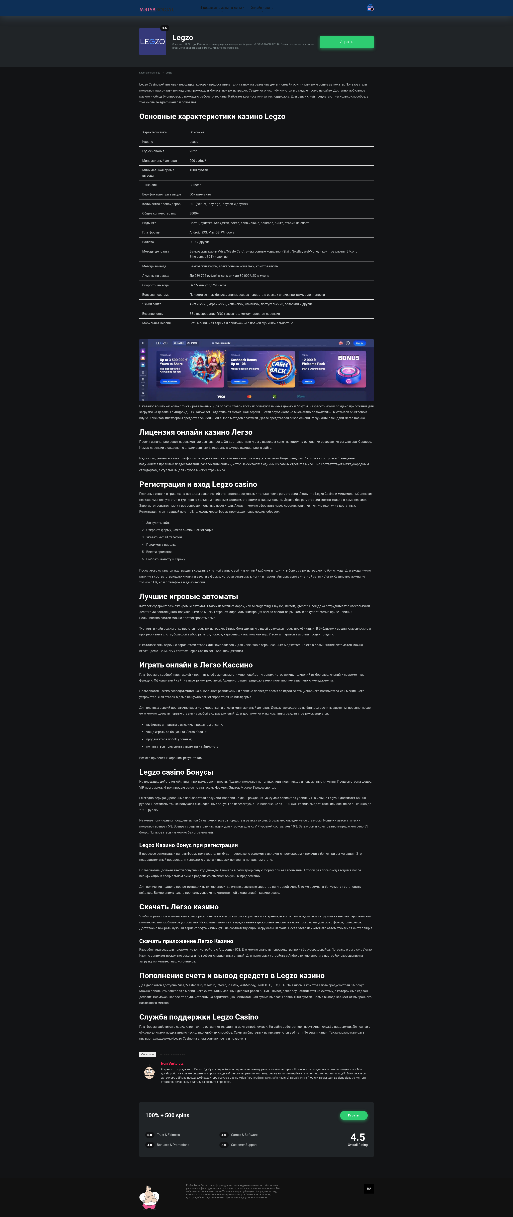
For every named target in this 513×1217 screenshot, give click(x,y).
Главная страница (149, 72)
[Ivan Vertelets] (150, 1078)
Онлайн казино (262, 8)
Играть (346, 41)
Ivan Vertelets (172, 1063)
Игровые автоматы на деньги (222, 8)
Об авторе (147, 1054)
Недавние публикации (172, 1054)
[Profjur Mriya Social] (157, 6)
